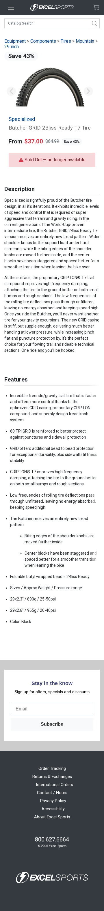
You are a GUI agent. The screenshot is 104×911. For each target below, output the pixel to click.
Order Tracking (52, 768)
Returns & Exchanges (52, 776)
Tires (66, 41)
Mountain (85, 41)
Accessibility (53, 809)
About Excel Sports (52, 817)
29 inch (11, 46)
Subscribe (52, 724)
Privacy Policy (53, 800)
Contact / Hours (52, 792)
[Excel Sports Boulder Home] (52, 7)
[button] (11, 91)
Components (43, 41)
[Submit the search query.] (95, 23)
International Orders (54, 784)
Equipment (15, 41)
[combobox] (52, 23)
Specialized (22, 119)
